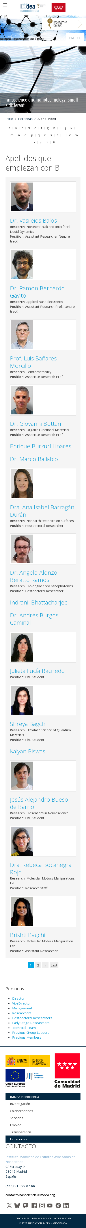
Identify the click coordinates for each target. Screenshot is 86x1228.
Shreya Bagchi (28, 724)
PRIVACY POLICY (41, 1218)
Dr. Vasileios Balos (33, 220)
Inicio (9, 118)
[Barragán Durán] (22, 483)
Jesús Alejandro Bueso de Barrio (39, 803)
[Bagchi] (22, 700)
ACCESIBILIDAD (62, 1218)
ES (78, 38)
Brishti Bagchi (27, 935)
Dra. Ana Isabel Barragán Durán (42, 510)
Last (54, 965)
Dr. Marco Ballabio (34, 459)
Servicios (16, 1118)
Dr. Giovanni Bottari (35, 423)
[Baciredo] (22, 647)
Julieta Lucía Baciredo (37, 671)
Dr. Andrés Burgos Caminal (34, 618)
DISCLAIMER (22, 1218)
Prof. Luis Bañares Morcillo (33, 362)
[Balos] (22, 196)
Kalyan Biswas (27, 751)
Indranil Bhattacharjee (39, 602)
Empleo (15, 1125)
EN (72, 38)
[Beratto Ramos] (22, 548)
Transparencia (21, 1132)
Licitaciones (18, 1139)
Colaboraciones (21, 1111)
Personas (25, 118)
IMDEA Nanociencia (24, 1096)
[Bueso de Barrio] (22, 775)
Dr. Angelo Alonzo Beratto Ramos (33, 576)
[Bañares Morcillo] (22, 334)
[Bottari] (22, 399)
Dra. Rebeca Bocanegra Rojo (40, 868)
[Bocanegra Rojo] (22, 841)
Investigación (20, 1103)
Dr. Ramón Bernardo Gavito (37, 291)
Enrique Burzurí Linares (40, 446)
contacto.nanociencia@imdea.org (30, 1195)
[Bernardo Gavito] (22, 264)
